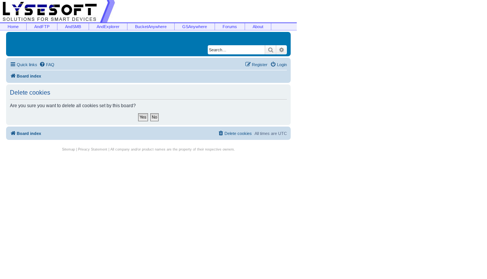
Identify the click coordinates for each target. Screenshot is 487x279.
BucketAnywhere (151, 26)
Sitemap (68, 149)
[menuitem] (46, 64)
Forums (230, 26)
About (258, 26)
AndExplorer (108, 26)
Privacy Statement (92, 149)
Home (13, 26)
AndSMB (73, 26)
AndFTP (41, 26)
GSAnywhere (194, 26)
